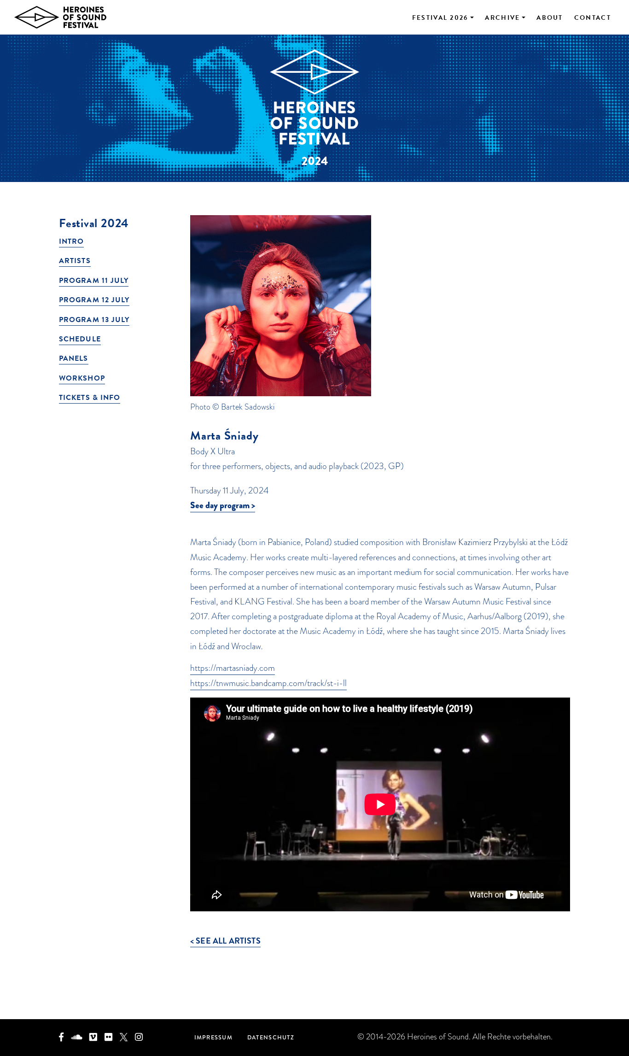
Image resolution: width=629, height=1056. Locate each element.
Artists (75, 260)
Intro (71, 241)
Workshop (82, 378)
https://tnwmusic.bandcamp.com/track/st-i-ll (268, 683)
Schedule (80, 339)
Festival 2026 (440, 18)
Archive (502, 18)
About (549, 18)
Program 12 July (94, 299)
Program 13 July (94, 319)
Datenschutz (270, 1037)
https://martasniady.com (232, 668)
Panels (73, 358)
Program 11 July (93, 280)
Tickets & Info (89, 397)
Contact (592, 18)
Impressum (213, 1037)
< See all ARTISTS (225, 940)
